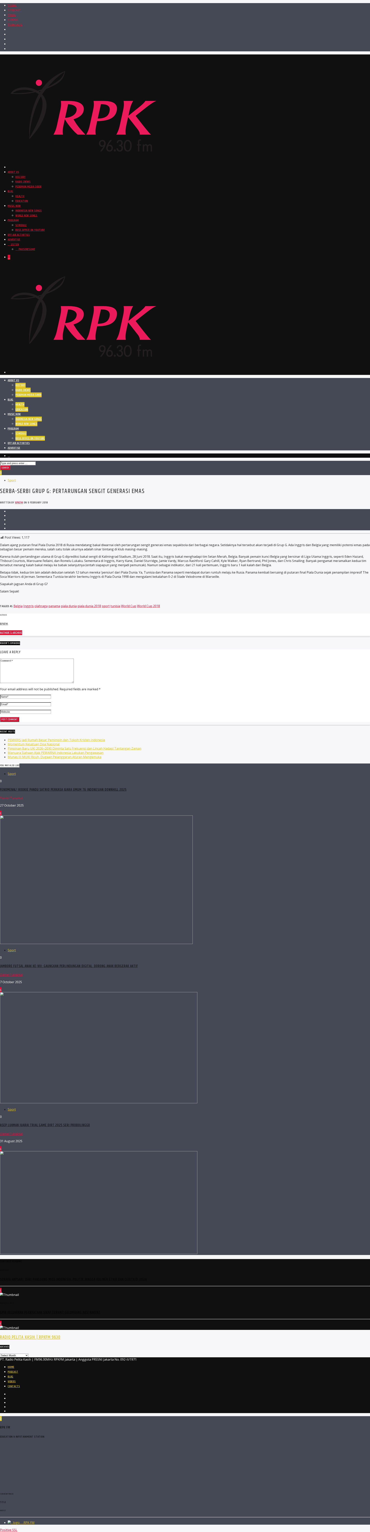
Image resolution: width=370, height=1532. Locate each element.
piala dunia (69, 606)
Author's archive (11, 632)
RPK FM (28, 1522)
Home (13, 5)
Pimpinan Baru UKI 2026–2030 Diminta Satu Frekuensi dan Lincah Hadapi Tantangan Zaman (74, 748)
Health (19, 196)
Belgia (18, 606)
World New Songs (26, 215)
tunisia (115, 606)
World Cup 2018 (148, 606)
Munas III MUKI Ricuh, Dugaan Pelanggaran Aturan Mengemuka (54, 757)
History (20, 177)
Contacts (16, 24)
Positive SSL (8, 1530)
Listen (14, 244)
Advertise (14, 239)
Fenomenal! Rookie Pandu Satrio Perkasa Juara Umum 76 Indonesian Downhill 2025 (63, 789)
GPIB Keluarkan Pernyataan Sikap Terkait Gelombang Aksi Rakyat (50, 1312)
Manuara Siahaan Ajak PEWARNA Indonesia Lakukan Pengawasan (55, 753)
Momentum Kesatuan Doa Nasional (34, 744)
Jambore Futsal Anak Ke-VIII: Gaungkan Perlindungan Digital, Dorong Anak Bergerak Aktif (69, 966)
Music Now (14, 205)
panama (54, 606)
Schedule (21, 225)
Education (21, 201)
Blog (13, 15)
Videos (14, 20)
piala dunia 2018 (89, 606)
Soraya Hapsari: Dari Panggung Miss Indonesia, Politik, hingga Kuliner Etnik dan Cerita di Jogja (73, 1279)
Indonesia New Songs (28, 210)
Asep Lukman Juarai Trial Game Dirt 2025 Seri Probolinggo (45, 1125)
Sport (12, 480)
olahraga (41, 606)
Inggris (28, 606)
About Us (13, 172)
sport (106, 606)
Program (13, 220)
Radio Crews (23, 181)
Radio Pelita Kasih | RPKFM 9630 (30, 1337)
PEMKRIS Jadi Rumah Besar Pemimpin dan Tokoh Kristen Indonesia (56, 740)
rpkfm (19, 502)
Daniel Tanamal (11, 798)
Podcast (15, 10)
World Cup (128, 606)
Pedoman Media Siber (28, 186)
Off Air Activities (19, 234)
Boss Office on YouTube (30, 230)
